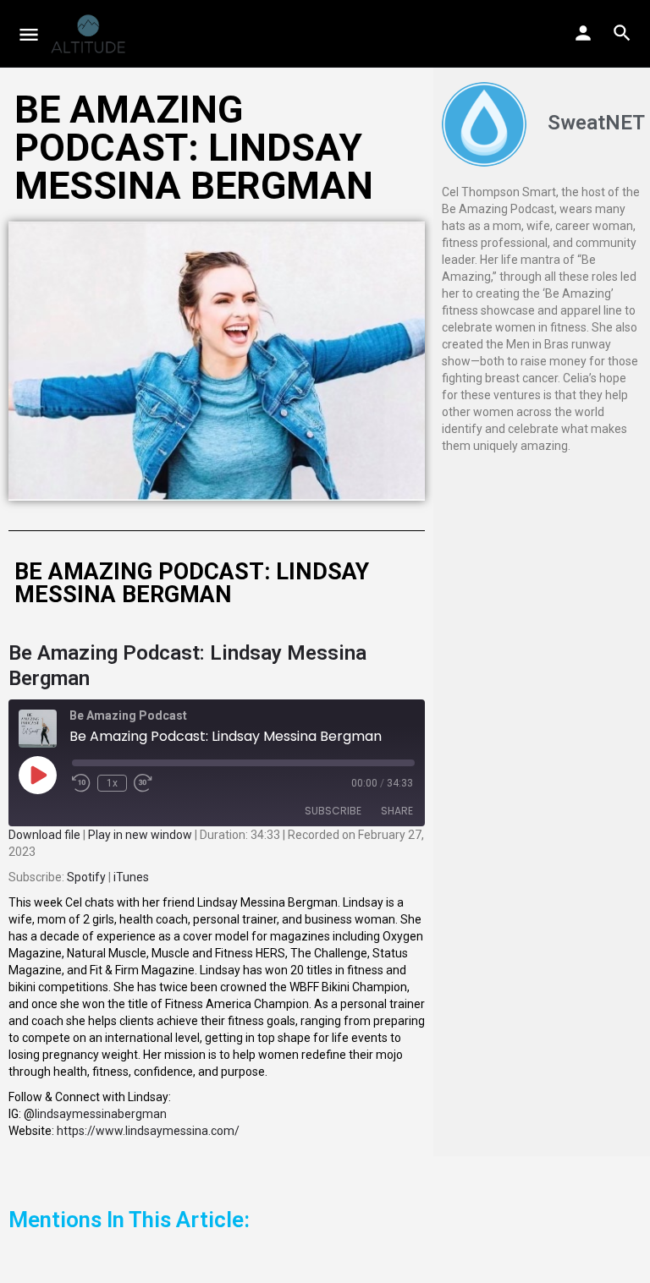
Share (397, 810)
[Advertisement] (542, 555)
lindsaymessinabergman (101, 1114)
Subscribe (333, 810)
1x (112, 783)
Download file (44, 835)
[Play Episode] (37, 774)
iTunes (131, 877)
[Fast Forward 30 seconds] (143, 783)
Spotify (86, 877)
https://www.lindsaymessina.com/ (148, 1131)
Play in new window (140, 835)
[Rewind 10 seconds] (81, 783)
